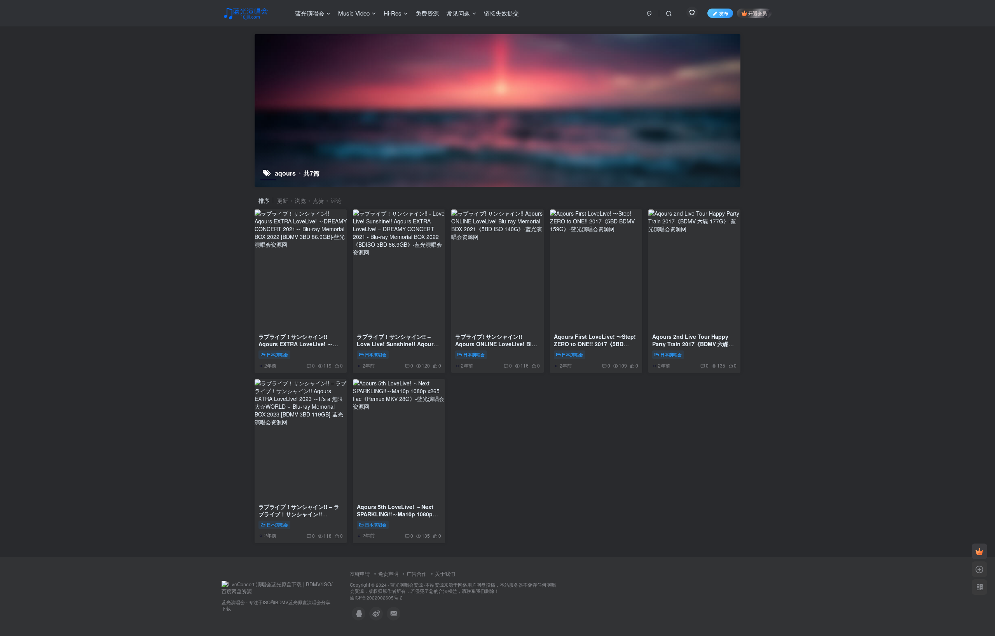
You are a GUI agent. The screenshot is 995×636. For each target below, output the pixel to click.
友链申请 (360, 573)
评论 (336, 200)
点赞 (318, 200)
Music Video (354, 13)
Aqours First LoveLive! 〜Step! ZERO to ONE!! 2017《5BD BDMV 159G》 (595, 344)
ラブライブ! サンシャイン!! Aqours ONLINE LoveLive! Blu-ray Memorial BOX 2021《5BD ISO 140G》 (496, 348)
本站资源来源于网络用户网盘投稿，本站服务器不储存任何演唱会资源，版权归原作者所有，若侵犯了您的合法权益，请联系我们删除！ (453, 588)
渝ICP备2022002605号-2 (376, 597)
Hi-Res (392, 13)
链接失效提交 (501, 13)
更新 (282, 200)
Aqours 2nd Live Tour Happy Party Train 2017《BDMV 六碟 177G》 (690, 344)
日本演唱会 (277, 354)
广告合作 (417, 573)
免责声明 (388, 573)
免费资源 (427, 13)
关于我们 (445, 573)
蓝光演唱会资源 (406, 585)
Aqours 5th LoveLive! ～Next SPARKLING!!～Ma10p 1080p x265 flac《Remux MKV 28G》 (396, 514)
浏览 (300, 200)
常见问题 (458, 13)
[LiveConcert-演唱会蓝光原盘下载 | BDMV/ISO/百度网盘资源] (278, 587)
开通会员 (757, 13)
